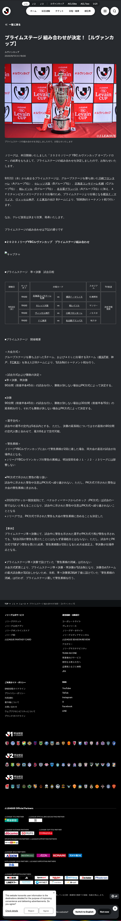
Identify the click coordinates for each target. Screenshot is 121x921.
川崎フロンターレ (74, 313)
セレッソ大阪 (42, 183)
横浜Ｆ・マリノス (74, 296)
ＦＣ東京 (42, 199)
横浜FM (103, 357)
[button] (105, 11)
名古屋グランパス (67, 189)
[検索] (114, 11)
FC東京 (14, 362)
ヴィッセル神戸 (24, 199)
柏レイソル (25, 189)
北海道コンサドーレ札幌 (89, 183)
